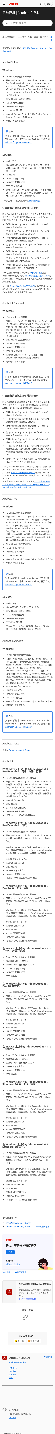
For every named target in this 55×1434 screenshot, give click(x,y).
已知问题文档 (34, 200)
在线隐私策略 (21, 1272)
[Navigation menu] (4, 3)
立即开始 (12, 1417)
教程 (11, 1377)
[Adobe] (13, 3)
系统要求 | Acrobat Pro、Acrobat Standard (27, 50)
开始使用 (12, 1371)
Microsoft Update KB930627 (18, 142)
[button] (41, 4)
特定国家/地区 (36, 272)
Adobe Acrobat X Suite (19, 749)
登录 (48, 4)
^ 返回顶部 (48, 1357)
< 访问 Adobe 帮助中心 (17, 1362)
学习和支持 (13, 1368)
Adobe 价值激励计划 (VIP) (36, 275)
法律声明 (6, 1272)
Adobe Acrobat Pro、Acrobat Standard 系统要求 (27, 1226)
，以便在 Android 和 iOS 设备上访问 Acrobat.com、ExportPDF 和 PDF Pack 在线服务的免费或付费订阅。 (26, 484)
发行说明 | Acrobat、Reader (18, 1222)
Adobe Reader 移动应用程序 (22, 285)
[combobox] (27, 23)
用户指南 (12, 1374)
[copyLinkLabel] (25, 1319)
